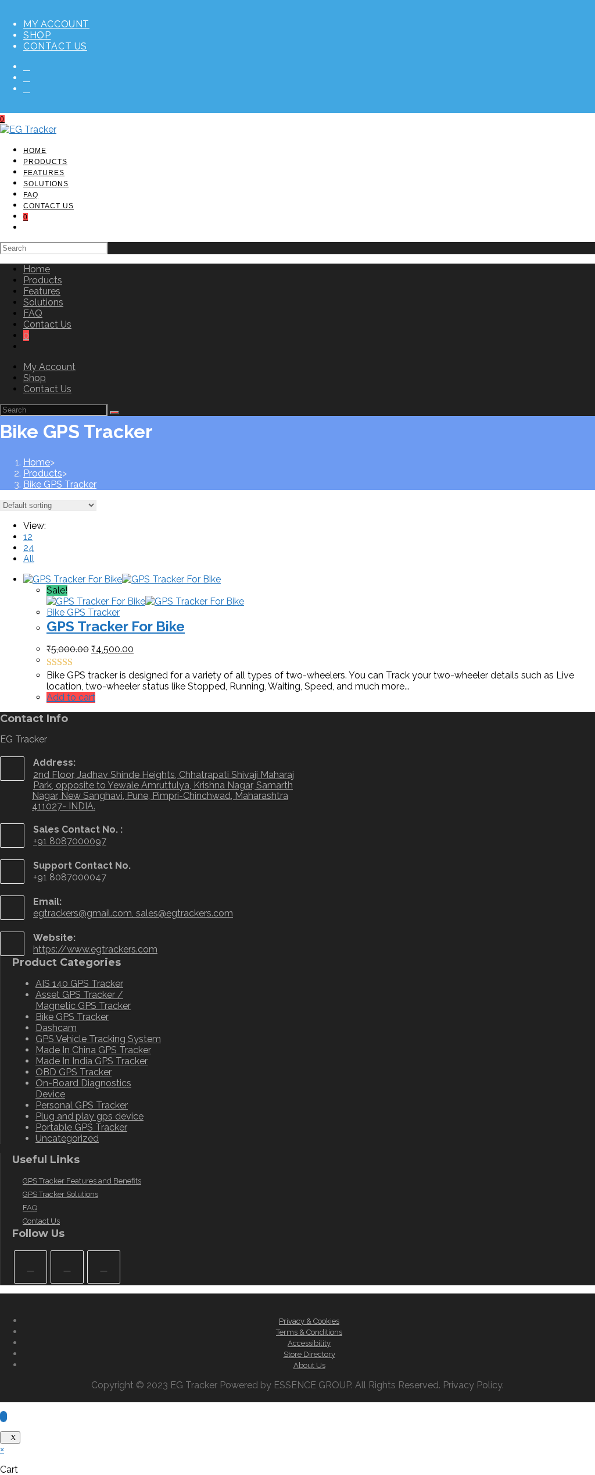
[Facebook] (26, 66)
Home (36, 269)
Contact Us (55, 46)
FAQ (32, 313)
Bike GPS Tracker (59, 484)
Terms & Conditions (309, 1332)
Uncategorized (67, 1138)
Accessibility (309, 1343)
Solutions (43, 302)
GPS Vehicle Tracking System (98, 1038)
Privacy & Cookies (309, 1321)
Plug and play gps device (89, 1116)
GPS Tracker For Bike (115, 626)
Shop (37, 35)
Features (41, 291)
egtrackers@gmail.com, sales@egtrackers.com (133, 913)
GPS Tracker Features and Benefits (82, 1181)
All (28, 558)
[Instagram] (26, 77)
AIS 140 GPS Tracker (79, 983)
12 (28, 536)
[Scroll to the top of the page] (3, 1416)
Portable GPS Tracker (81, 1127)
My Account (56, 24)
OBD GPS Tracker (73, 1072)
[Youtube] (26, 88)
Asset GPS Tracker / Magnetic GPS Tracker (83, 1000)
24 (28, 547)
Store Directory (309, 1354)
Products (42, 280)
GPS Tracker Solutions (60, 1194)
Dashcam (56, 1027)
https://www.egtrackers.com (95, 949)
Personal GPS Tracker (81, 1105)
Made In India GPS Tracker (91, 1061)
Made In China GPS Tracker (93, 1049)
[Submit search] (114, 412)
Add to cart (70, 697)
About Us (309, 1365)
